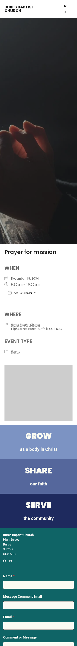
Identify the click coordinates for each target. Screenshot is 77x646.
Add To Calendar (22, 293)
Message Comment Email (22, 596)
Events (15, 352)
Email (8, 617)
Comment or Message (20, 637)
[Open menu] (57, 9)
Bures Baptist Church (19, 8)
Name (9, 576)
